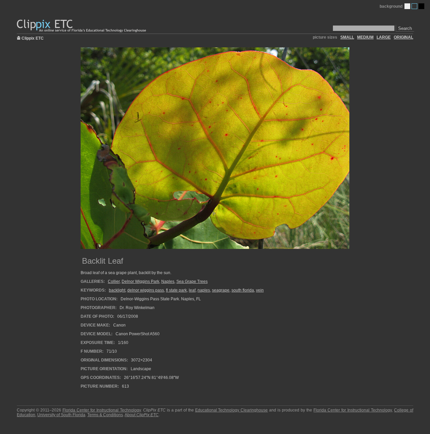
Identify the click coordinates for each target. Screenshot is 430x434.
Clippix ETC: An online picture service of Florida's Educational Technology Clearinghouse (81, 26)
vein (260, 290)
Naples (167, 281)
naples (204, 290)
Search (405, 28)
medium (365, 37)
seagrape (220, 290)
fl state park (176, 290)
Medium (414, 6)
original (403, 37)
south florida (242, 290)
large (384, 37)
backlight (117, 290)
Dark (421, 6)
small (347, 37)
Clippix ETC (33, 38)
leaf (192, 290)
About (142, 415)
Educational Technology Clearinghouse (231, 410)
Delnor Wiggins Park (140, 281)
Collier (114, 281)
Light (407, 6)
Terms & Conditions (105, 415)
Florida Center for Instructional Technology (101, 410)
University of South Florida (61, 415)
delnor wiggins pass (145, 290)
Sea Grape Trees (192, 281)
